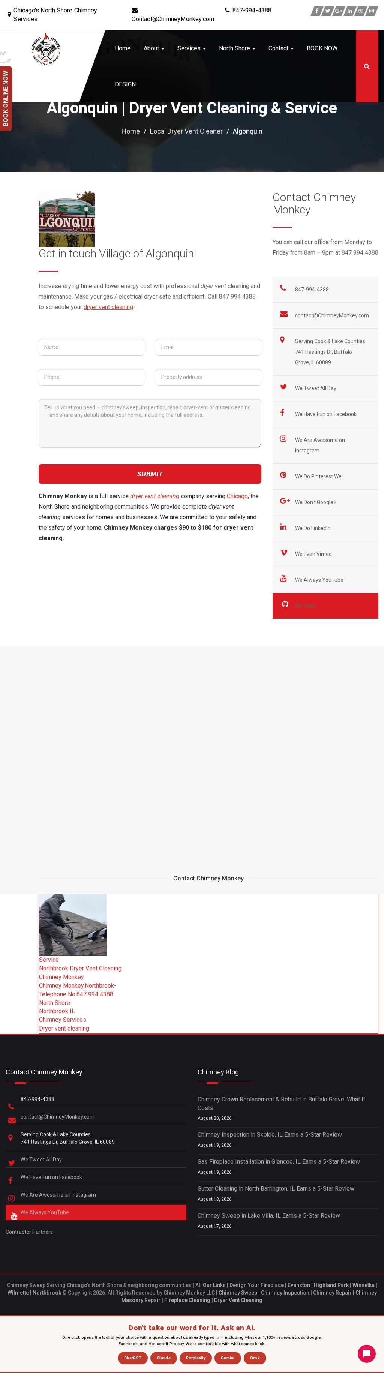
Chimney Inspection (285, 1293)
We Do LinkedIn (313, 528)
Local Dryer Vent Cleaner (186, 131)
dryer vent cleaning (108, 307)
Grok (255, 1358)
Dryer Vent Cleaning (238, 1300)
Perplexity (196, 1358)
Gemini (228, 1358)
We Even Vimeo (314, 554)
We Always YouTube (320, 580)
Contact (279, 48)
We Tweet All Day (316, 388)
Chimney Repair (332, 1293)
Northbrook (47, 1293)
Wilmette (18, 1293)
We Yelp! (305, 606)
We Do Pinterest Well (320, 476)
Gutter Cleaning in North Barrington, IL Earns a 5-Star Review (276, 1188)
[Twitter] (327, 11)
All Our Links (210, 1285)
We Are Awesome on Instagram (59, 1195)
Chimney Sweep (238, 1293)
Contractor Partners (29, 1232)
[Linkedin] (350, 11)
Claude (164, 1358)
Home (122, 48)
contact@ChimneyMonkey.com (332, 315)
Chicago (237, 496)
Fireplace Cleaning (187, 1300)
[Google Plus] (338, 11)
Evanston (299, 1285)
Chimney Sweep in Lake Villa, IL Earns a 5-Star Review (269, 1215)
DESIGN (125, 84)
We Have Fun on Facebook (326, 414)
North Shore (235, 48)
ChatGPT (132, 1358)
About (152, 48)
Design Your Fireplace (257, 1285)
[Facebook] (317, 11)
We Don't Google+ (316, 502)
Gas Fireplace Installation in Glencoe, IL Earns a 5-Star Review (279, 1161)
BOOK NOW (322, 48)
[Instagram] (371, 11)
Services (189, 48)
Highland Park (331, 1285)
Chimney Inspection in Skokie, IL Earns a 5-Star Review (270, 1134)
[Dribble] (361, 11)
